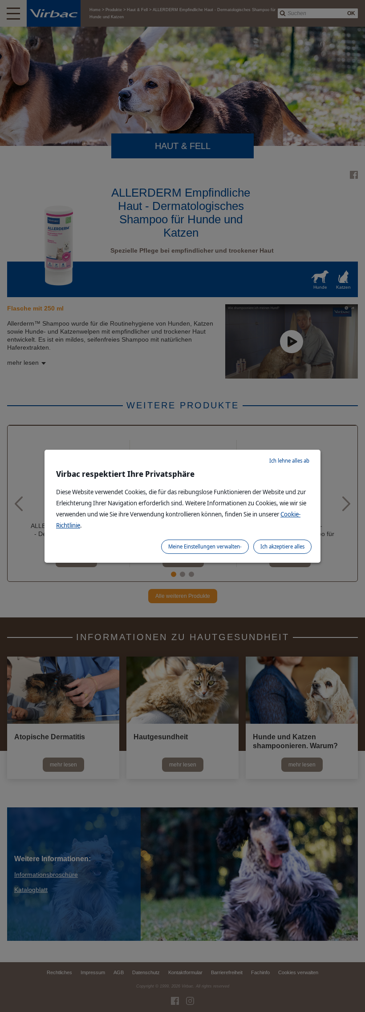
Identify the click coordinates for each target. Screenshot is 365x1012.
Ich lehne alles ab (289, 460)
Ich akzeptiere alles (282, 546)
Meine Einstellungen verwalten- (205, 546)
